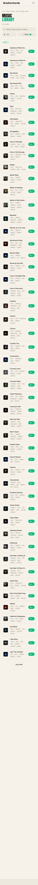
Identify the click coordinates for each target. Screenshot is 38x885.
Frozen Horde (14, 505)
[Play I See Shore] (5, 643)
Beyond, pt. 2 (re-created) (18, 228)
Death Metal (18, 108)
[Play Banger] (5, 167)
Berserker (13, 215)
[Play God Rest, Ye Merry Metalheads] (5, 559)
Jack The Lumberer (16, 652)
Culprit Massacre (16, 394)
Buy (31, 51)
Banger (12, 165)
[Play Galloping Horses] (5, 534)
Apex (11, 106)
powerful (13, 52)
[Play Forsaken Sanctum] (5, 496)
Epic (24, 154)
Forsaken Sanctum (16, 492)
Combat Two (14, 343)
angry (20, 111)
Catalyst (13, 301)
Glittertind (13, 543)
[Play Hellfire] (5, 607)
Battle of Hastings (16, 188)
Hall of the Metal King (17, 593)
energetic (19, 449)
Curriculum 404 (15, 406)
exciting (19, 98)
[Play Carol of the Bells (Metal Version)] (5, 279)
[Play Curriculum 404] (5, 410)
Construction (14, 356)
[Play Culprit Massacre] (5, 397)
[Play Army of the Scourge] (5, 155)
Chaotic (12, 316)
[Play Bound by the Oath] (5, 267)
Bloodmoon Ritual (16, 240)
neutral (12, 67)
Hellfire (12, 604)
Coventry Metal (15, 381)
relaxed (19, 373)
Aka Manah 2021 (15, 83)
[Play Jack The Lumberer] (5, 654)
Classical (17, 202)
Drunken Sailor (15, 444)
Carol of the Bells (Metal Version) (18, 276)
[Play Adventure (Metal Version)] (5, 51)
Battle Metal (14, 175)
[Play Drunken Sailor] (5, 448)
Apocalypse (14, 119)
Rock (22, 62)
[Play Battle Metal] (5, 178)
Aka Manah (14, 73)
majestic (19, 179)
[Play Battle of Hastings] (5, 191)
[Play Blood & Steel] (5, 255)
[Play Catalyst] (5, 306)
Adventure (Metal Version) (18, 48)
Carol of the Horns (16, 288)
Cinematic (17, 134)
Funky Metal (14, 518)
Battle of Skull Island (17, 200)
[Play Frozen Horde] (5, 508)
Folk (22, 50)
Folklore (13, 467)
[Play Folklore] (5, 471)
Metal (17, 50)
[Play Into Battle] (5, 630)
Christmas (17, 278)
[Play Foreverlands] (5, 483)
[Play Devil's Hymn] (5, 435)
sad (11, 88)
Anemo (12, 94)
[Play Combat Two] (5, 347)
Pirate (17, 62)
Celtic (12, 50)
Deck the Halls (15, 419)
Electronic (23, 75)
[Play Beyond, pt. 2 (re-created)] (5, 231)
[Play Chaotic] (5, 319)
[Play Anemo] (5, 97)
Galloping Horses (16, 530)
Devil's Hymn (14, 432)
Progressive (14, 111)
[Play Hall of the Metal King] (5, 596)
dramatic (19, 52)
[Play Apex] (5, 110)
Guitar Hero (14, 581)
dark (18, 77)
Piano (16, 75)
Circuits (12, 329)
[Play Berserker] (5, 218)
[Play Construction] (5, 359)
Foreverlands (14, 480)
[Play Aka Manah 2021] (5, 85)
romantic (19, 65)
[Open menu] (33, 3)
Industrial (22, 96)
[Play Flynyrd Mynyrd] (5, 459)
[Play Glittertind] (5, 546)
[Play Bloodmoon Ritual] (5, 244)
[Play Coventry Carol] (5, 372)
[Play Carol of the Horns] (5, 292)
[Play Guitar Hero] (5, 584)
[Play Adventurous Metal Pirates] (5, 64)
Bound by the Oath (16, 263)
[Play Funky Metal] (5, 521)
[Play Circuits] (5, 333)
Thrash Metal (18, 121)
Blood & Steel (14, 253)
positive (13, 194)
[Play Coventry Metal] (5, 385)
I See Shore (14, 639)
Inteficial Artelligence (17, 616)
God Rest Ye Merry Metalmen (18, 568)
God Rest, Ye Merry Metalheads (18, 556)
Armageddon (14, 131)
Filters (28, 34)
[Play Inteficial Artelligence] (5, 618)
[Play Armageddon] (5, 134)
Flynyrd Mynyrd (15, 457)
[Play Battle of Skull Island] (5, 205)
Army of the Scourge (17, 152)
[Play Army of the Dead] (5, 144)
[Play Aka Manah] (5, 75)
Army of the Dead (16, 142)
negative (13, 55)
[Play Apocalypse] (5, 122)
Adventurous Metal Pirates (18, 60)
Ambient (21, 396)
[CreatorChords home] (11, 3)
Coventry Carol (15, 369)
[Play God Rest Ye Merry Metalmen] (5, 571)
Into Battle (13, 627)
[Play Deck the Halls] (5, 422)
